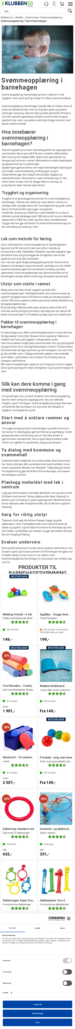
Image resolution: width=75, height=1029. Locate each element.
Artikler (20, 17)
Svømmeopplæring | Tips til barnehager (24, 21)
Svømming (32, 17)
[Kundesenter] (46, 4)
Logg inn (54, 3)
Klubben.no (7, 17)
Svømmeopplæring (51, 17)
